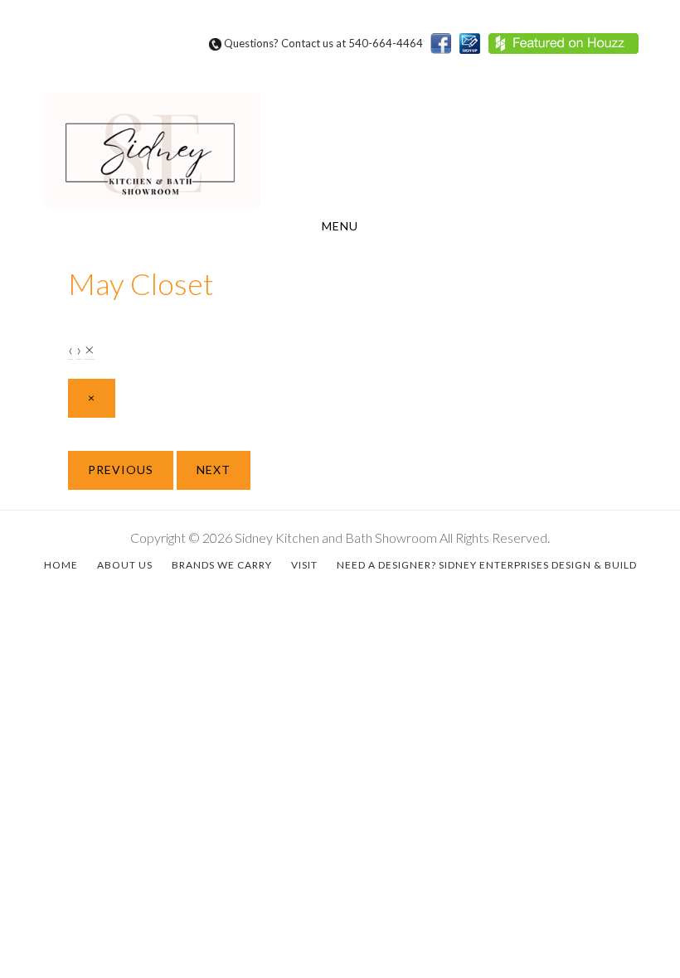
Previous (120, 469)
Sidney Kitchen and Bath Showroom (340, 150)
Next (214, 469)
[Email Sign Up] (473, 50)
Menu (340, 226)
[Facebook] (444, 50)
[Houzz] (567, 50)
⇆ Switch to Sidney (610, 67)
